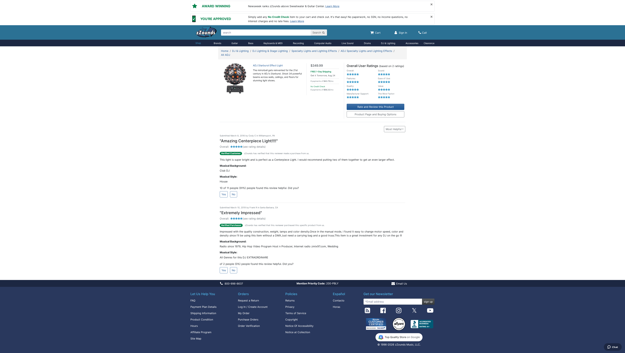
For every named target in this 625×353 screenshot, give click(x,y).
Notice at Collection (297, 332)
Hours (194, 325)
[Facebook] (383, 311)
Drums (367, 43)
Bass (250, 43)
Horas (336, 306)
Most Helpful (394, 129)
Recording (298, 43)
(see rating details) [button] (254, 146)
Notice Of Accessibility (299, 325)
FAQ (192, 300)
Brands (217, 43)
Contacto (338, 300)
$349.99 (317, 65)
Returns (290, 300)
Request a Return (248, 300)
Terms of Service (295, 313)
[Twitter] (414, 311)
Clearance (429, 43)
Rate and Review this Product (375, 106)
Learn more (332, 6)
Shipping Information (203, 313)
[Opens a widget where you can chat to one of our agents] (613, 347)
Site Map (195, 338)
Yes (224, 194)
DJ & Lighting (388, 43)
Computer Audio (322, 43)
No (233, 194)
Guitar (234, 43)
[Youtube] (430, 311)
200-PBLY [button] (318, 283)
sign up (428, 301)
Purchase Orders (248, 319)
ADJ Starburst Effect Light (268, 65)
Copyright (291, 319)
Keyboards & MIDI (273, 43)
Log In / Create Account (253, 306)
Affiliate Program (200, 332)
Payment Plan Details (203, 306)
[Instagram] (398, 311)
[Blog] (367, 311)
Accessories (412, 43)
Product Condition (201, 319)
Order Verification (249, 325)
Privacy (289, 306)
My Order (244, 313)
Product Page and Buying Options (375, 114)
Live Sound (348, 43)
